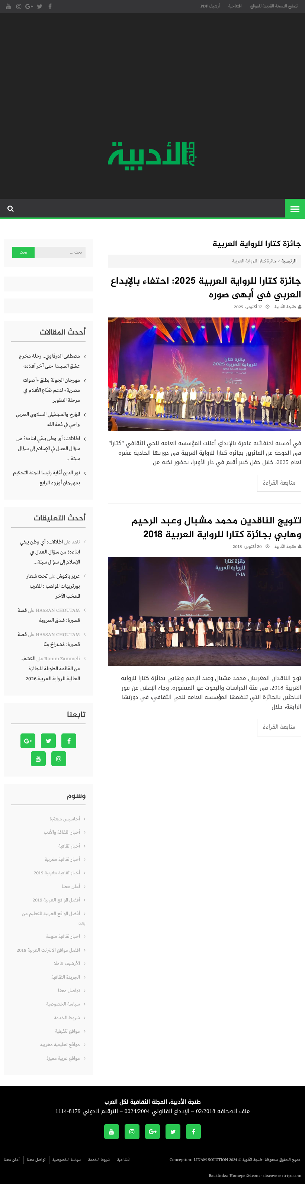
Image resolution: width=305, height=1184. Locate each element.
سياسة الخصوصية (63, 1004)
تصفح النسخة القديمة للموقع (274, 6)
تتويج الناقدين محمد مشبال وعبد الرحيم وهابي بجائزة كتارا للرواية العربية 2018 (216, 528)
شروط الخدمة (67, 1018)
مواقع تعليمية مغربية (60, 1045)
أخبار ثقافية (69, 846)
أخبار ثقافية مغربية (62, 859)
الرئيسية (289, 261)
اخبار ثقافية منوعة (63, 936)
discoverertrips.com (282, 1175)
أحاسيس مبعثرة (65, 819)
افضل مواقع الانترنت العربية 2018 (48, 950)
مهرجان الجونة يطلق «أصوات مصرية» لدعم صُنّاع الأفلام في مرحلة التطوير (51, 390)
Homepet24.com (244, 1175)
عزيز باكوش (68, 576)
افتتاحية (235, 6)
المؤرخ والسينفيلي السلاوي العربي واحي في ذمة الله (48, 419)
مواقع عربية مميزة (63, 1058)
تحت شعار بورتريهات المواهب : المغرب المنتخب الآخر (53, 586)
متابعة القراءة (279, 483)
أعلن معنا (71, 887)
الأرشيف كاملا (67, 964)
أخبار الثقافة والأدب (62, 832)
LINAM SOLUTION (211, 1159)
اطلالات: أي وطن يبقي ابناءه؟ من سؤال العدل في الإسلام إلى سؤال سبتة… (48, 448)
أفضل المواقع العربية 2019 (56, 900)
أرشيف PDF (210, 6)
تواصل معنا (69, 991)
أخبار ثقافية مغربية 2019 (57, 873)
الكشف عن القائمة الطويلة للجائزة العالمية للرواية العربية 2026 (51, 668)
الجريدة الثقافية (65, 977)
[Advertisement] (152, 78)
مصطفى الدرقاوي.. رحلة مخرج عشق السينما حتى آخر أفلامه (49, 361)
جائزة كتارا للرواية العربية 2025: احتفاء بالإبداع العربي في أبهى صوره (205, 288)
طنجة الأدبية (285, 307)
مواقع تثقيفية (67, 1031)
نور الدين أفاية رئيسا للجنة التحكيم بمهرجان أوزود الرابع (46, 478)
